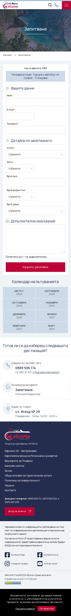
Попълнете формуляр (27, 394)
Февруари (19, 327)
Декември (19, 316)
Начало (7, 55)
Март (51, 327)
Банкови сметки (14, 465)
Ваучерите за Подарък (19, 461)
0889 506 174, (35, 498)
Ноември (52, 304)
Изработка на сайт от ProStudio (21, 579)
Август (19, 292)
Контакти (10, 490)
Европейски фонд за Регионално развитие (31, 456)
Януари (52, 316)
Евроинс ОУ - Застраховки (21, 451)
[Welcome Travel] (10, 5)
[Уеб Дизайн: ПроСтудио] (35, 582)
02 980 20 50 (23, 372)
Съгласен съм (47, 608)
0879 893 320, (50, 498)
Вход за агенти (17, 511)
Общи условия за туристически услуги (28, 475)
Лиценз (9, 485)
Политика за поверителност (22, 480)
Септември (51, 292)
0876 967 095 (12, 502)
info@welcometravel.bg (46, 372)
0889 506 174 (25, 368)
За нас (8, 470)
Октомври (19, 304)
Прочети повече (25, 608)
